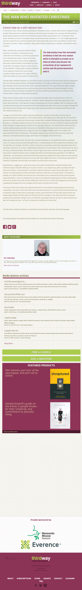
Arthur (6, 310)
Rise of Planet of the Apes (58, 320)
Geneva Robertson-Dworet (38, 333)
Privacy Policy (41, 568)
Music (15, 287)
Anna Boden (8, 333)
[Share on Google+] (13, 222)
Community (46, 2)
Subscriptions (14, 10)
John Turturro (32, 310)
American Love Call (15, 284)
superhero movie (23, 336)
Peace (32, 5)
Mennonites (35, 2)
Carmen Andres (26, 302)
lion (63, 297)
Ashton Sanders (13, 320)
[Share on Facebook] (4, 222)
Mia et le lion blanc (13, 299)
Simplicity (40, 5)
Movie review (24, 299)
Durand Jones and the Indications (38, 284)
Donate (31, 10)
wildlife (50, 299)
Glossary (47, 10)
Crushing (24, 284)
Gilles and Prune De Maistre (42, 297)
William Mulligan (9, 323)
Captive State (23, 320)
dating (11, 310)
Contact (38, 10)
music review (22, 287)
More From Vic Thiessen (11, 265)
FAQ (54, 10)
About (5, 10)
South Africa (43, 299)
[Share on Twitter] (8, 222)
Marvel (49, 333)
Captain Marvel (17, 333)
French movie (28, 297)
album (6, 284)
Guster (51, 284)
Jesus (55, 2)
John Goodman (45, 320)
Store (23, 10)
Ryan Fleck (13, 336)
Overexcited (30, 287)
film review (7, 297)
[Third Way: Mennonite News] (11, 4)
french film (20, 297)
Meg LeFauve (56, 333)
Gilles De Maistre (56, 297)
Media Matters (14, 22)
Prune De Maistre (33, 299)
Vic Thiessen (6, 22)
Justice (57, 5)
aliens (6, 320)
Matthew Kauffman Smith (70, 284)
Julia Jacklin (57, 284)
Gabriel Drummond (34, 320)
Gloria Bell (24, 310)
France (14, 297)
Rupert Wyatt (71, 320)
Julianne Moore (42, 310)
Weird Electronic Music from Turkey (55, 287)
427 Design (44, 570)
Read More (8, 343)
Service (49, 5)
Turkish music (39, 287)
